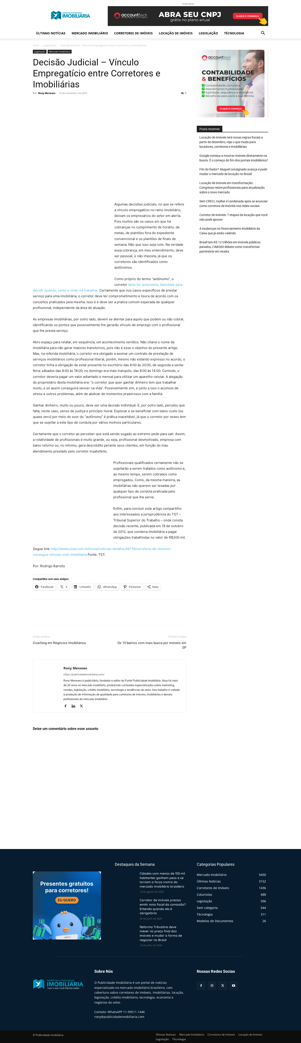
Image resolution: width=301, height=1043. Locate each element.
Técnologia (234, 33)
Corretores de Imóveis (133, 33)
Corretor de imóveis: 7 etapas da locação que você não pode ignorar (233, 217)
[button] (263, 33)
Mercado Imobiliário (90, 33)
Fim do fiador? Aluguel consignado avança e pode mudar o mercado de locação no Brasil (233, 172)
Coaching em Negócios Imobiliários (59, 643)
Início (36, 45)
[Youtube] (233, 985)
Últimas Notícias (50, 33)
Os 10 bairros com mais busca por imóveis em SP (151, 645)
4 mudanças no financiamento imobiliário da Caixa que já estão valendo (229, 231)
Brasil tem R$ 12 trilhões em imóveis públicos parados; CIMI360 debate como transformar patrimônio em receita (229, 246)
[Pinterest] (57, 103)
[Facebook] (37, 103)
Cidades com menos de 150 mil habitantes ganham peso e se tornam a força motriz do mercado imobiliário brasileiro (162, 879)
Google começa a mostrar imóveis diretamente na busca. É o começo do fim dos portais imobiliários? (233, 158)
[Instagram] (212, 985)
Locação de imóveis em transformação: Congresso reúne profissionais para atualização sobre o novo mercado (232, 187)
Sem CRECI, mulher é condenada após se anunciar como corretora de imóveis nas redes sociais (233, 203)
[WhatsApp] (67, 103)
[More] (78, 103)
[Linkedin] (75, 706)
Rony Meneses (46, 93)
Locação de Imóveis (176, 33)
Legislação (208, 33)
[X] (47, 103)
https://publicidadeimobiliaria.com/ (83, 674)
